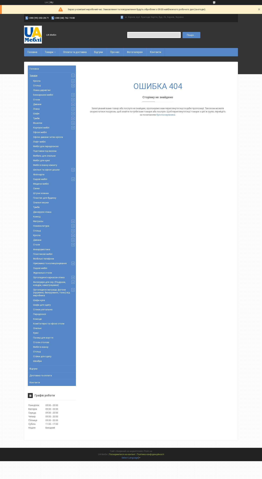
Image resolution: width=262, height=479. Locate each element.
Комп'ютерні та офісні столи (48, 323)
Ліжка (36, 109)
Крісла (36, 81)
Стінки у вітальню (43, 309)
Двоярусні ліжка (42, 212)
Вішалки (37, 123)
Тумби (36, 118)
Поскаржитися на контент (122, 454)
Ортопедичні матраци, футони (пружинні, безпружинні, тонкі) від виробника (51, 292)
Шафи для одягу (42, 305)
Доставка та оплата (41, 375)
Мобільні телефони (43, 258)
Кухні (35, 333)
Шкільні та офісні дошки (46, 169)
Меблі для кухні (41, 160)
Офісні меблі (40, 132)
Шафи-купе (39, 300)
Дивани (37, 104)
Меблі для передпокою (46, 146)
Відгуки (98, 52)
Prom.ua (148, 451)
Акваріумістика (41, 249)
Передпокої (39, 314)
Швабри (37, 361)
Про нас (114, 52)
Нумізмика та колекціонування (50, 263)
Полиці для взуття (43, 337)
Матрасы (38, 221)
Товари (49, 52)
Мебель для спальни (44, 155)
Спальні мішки (41, 202)
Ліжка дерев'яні (41, 90)
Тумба (36, 207)
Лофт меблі (39, 141)
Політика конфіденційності (150, 454)
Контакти (155, 52)
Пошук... (191, 35)
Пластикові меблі (42, 254)
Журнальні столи (42, 272)
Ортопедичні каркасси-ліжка (49, 277)
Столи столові (41, 342)
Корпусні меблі (41, 127)
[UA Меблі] (33, 35)
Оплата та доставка (75, 52)
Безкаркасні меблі (43, 94)
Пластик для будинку (44, 198)
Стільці (37, 85)
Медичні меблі (41, 183)
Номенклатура (41, 226)
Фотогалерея (135, 52)
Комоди (37, 319)
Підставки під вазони (44, 151)
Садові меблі (40, 179)
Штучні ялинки (41, 193)
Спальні (37, 328)
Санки (36, 188)
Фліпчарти (38, 174)
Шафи (36, 113)
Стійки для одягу (42, 356)
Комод (36, 216)
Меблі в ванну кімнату (45, 165)
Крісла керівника (165, 114)
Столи (36, 99)
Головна (32, 52)
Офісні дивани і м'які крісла (48, 137)
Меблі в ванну (40, 347)
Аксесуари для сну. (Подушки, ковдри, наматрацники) (49, 283)
